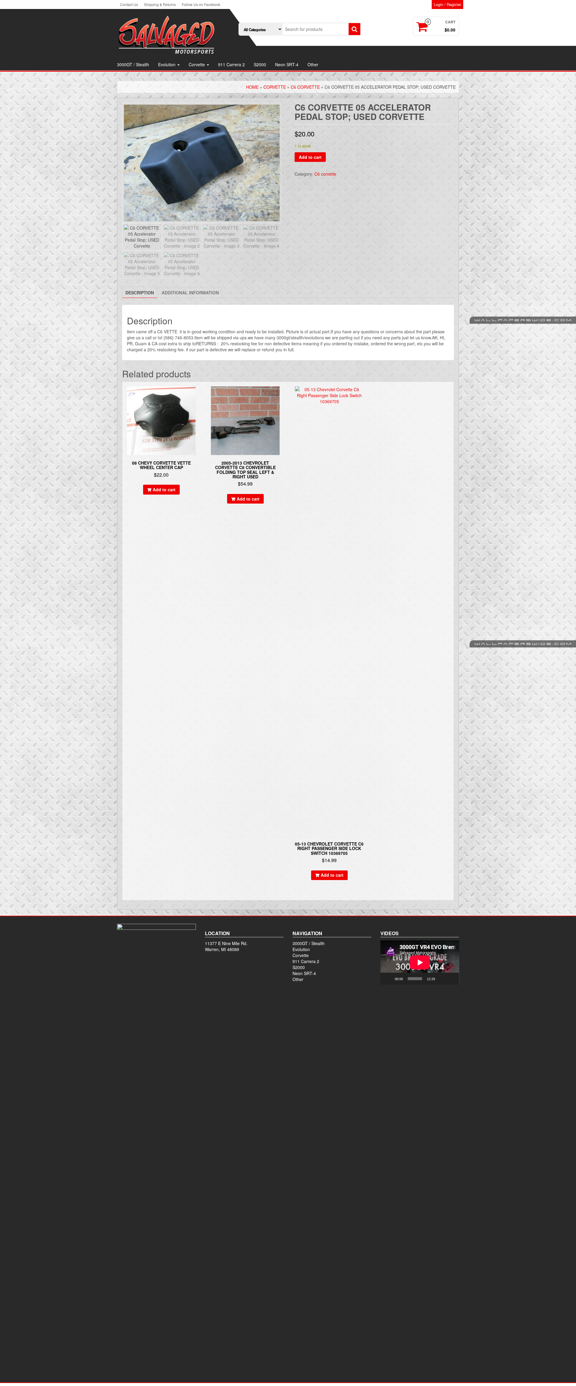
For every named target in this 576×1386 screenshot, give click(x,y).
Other (313, 64)
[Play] (388, 979)
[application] (419, 962)
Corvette (197, 64)
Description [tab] (139, 293)
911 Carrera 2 (231, 64)
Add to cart (310, 157)
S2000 (260, 64)
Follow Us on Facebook (201, 4)
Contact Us (129, 4)
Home (252, 87)
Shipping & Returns (160, 4)
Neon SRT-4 (286, 64)
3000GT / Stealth (133, 64)
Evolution (167, 64)
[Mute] (442, 979)
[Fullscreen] (451, 979)
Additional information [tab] (190, 293)
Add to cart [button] (164, 489)
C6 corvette (305, 87)
